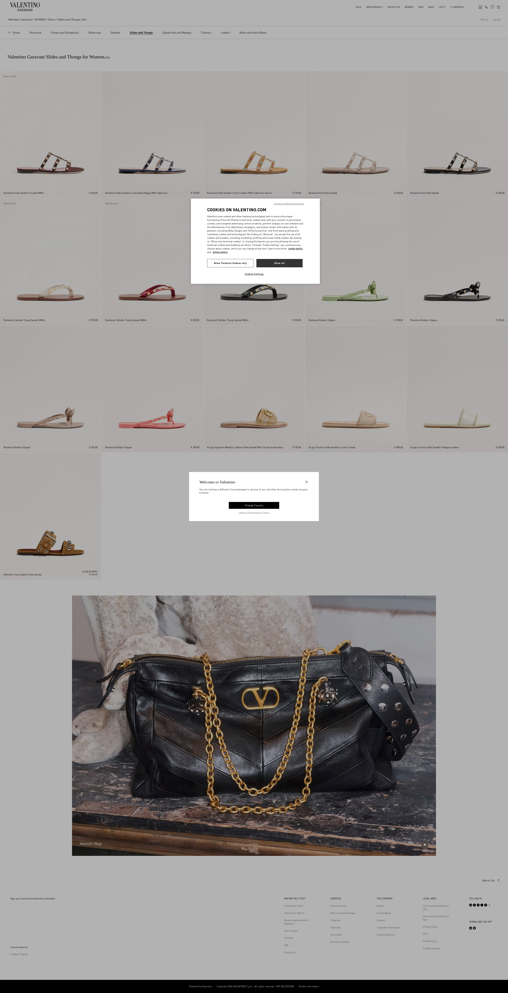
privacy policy (220, 252)
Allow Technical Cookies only (230, 263)
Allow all (279, 263)
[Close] (307, 482)
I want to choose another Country (254, 512)
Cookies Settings (254, 273)
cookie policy (295, 248)
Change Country (254, 505)
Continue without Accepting (289, 203)
